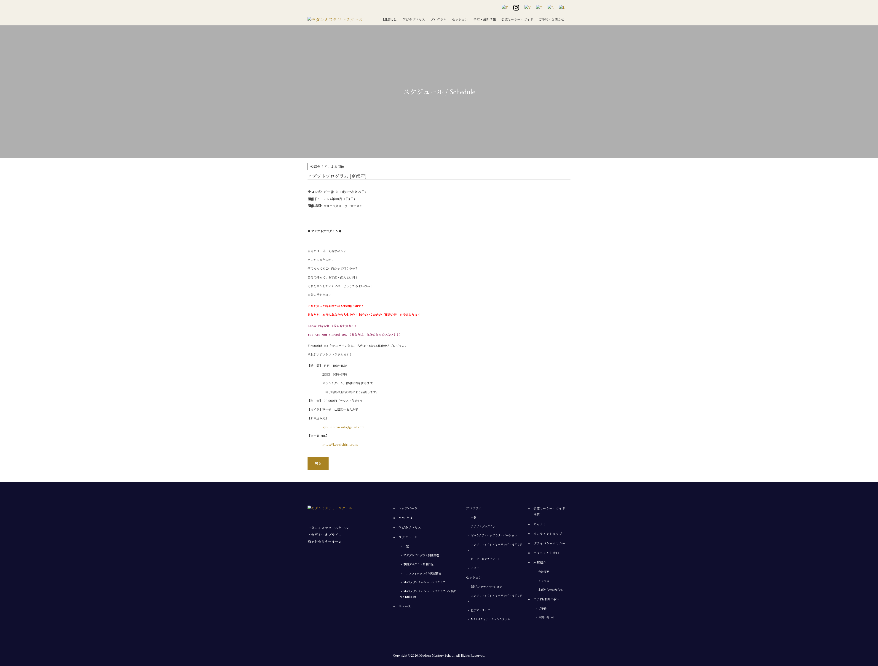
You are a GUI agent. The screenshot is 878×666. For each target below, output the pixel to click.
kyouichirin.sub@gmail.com (343, 427)
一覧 (406, 546)
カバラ (475, 568)
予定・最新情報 (485, 19)
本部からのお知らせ (550, 589)
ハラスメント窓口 (546, 552)
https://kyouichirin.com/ (340, 444)
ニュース (405, 606)
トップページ (408, 508)
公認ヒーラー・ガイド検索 (549, 511)
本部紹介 (539, 562)
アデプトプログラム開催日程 (421, 555)
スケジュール (408, 537)
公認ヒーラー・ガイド (517, 19)
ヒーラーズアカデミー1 (485, 559)
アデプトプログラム (483, 526)
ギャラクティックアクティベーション (494, 535)
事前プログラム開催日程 (418, 564)
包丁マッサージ (480, 610)
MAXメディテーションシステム (490, 619)
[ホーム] (335, 18)
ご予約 (542, 608)
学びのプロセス (414, 19)
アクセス (543, 580)
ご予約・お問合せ (551, 19)
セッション (460, 19)
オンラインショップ (547, 533)
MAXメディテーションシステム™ (424, 582)
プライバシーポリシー (549, 543)
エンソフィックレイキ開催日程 (422, 573)
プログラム (439, 19)
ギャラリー (541, 524)
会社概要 (543, 572)
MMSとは (390, 19)
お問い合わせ (546, 617)
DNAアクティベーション (486, 586)
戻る (318, 463)
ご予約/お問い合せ (546, 599)
